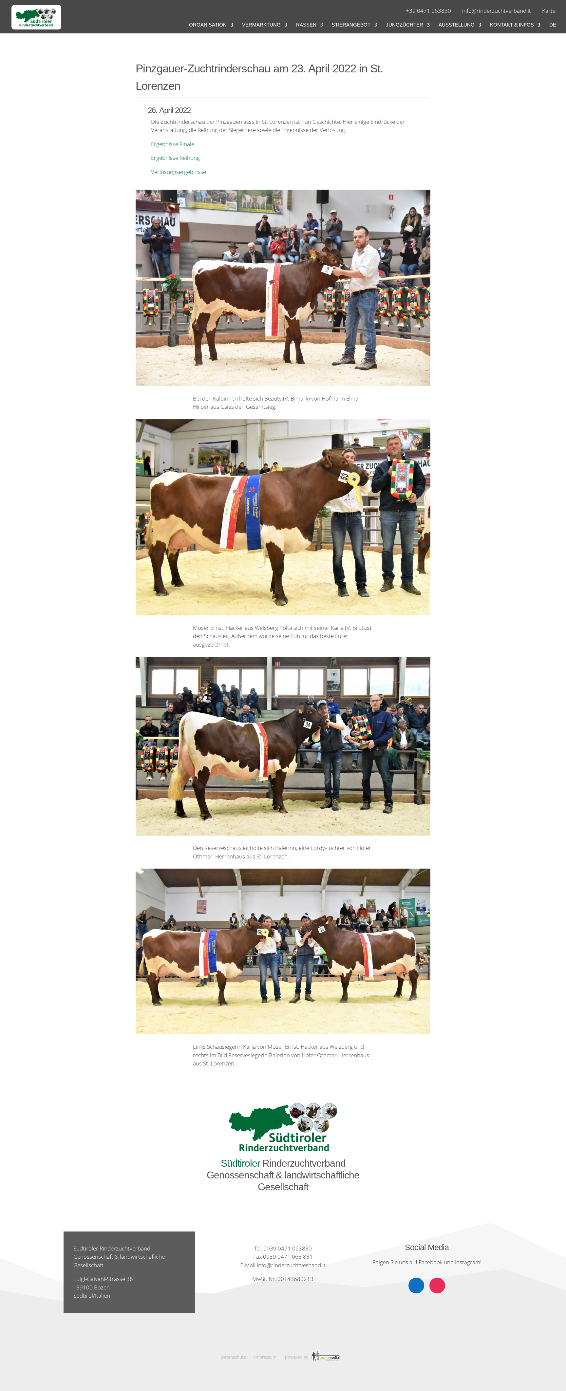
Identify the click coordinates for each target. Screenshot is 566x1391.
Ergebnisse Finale (172, 144)
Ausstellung (457, 25)
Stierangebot (351, 25)
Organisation (208, 25)
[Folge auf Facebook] (416, 1285)
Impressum (265, 1357)
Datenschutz (233, 1357)
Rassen (306, 25)
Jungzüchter (404, 25)
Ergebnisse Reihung (175, 157)
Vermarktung (261, 25)
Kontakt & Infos (512, 25)
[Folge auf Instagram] (437, 1285)
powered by (297, 1357)
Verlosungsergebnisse (178, 172)
